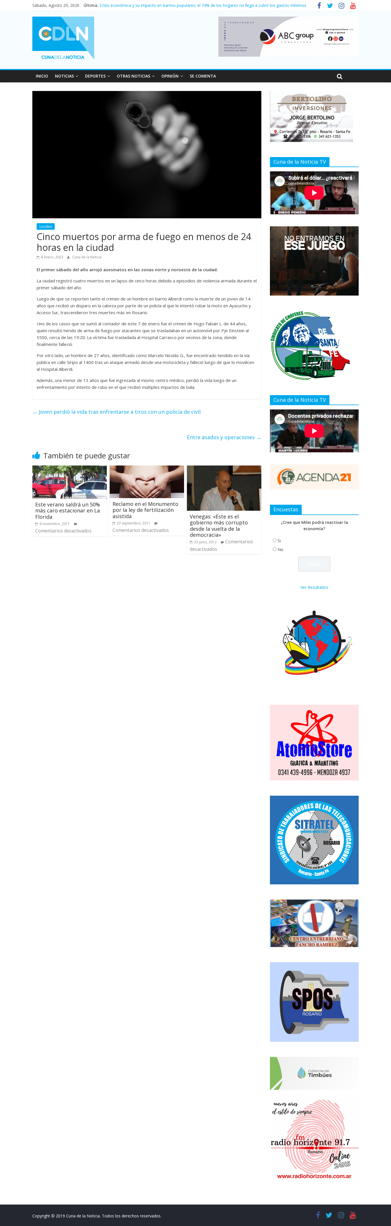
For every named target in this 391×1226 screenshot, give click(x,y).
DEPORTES (95, 76)
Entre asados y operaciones (224, 437)
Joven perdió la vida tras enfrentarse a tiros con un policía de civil (116, 411)
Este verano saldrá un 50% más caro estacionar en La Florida (67, 510)
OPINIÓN (170, 76)
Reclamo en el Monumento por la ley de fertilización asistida (145, 510)
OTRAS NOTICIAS (133, 76)
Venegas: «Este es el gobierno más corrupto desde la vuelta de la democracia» (219, 525)
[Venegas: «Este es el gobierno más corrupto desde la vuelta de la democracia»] (224, 469)
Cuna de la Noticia (87, 257)
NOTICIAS (64, 76)
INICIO (42, 76)
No (280, 549)
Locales (46, 226)
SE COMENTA (203, 76)
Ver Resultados (314, 587)
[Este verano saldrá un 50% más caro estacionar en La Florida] (69, 469)
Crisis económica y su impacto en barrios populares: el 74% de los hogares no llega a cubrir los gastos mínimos (203, 5)
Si (279, 540)
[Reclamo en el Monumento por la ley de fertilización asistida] (147, 469)
